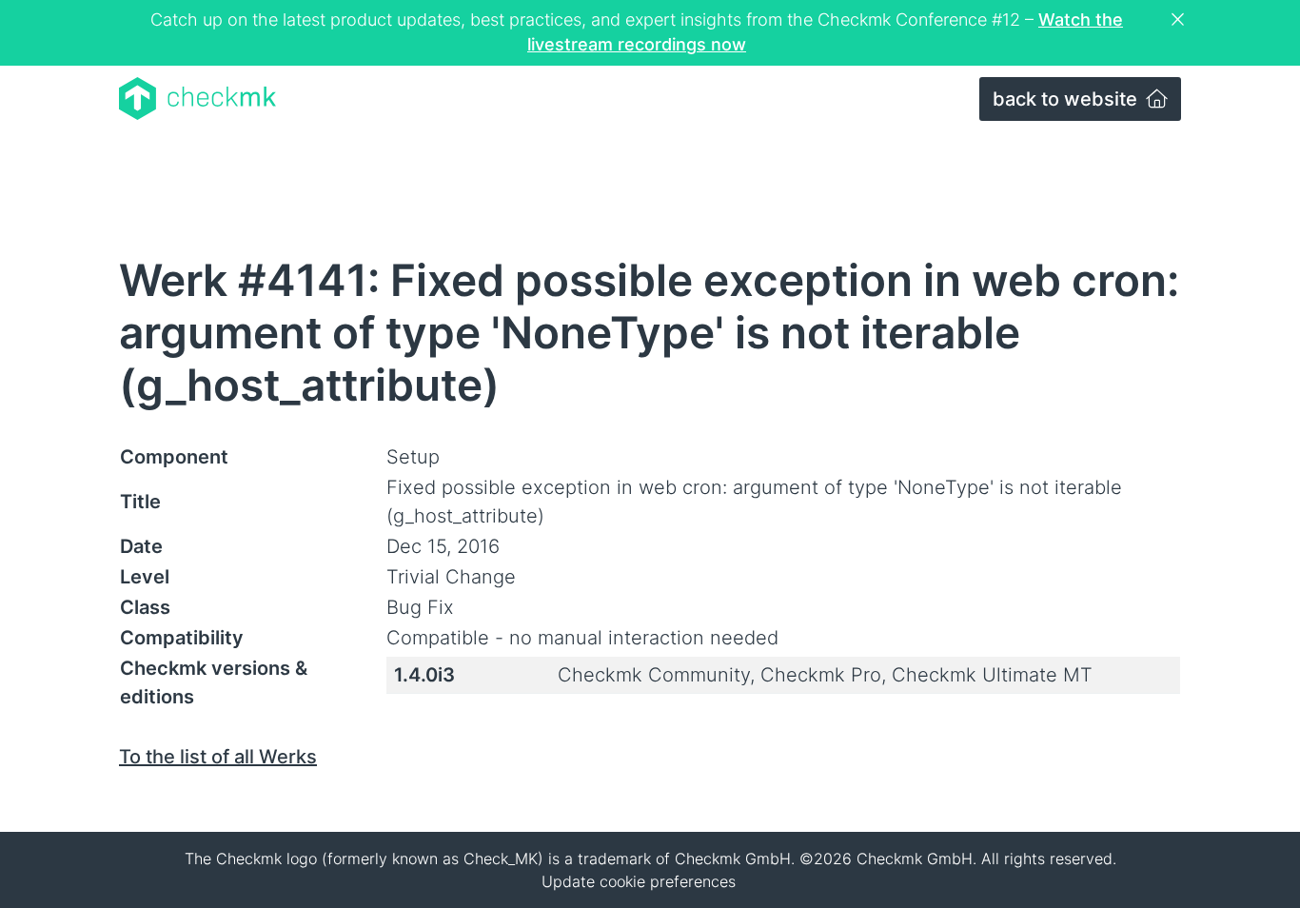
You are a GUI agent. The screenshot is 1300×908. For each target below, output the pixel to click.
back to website (1067, 99)
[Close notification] (1180, 20)
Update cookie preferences (639, 881)
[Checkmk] (197, 98)
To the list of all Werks (218, 756)
